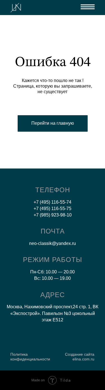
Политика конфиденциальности (30, 356)
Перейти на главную (52, 123)
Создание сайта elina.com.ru (79, 356)
